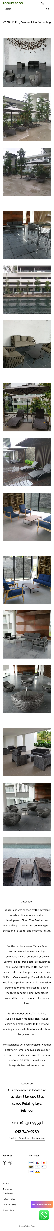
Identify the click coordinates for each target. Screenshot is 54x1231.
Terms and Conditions (8, 1191)
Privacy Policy (9, 1210)
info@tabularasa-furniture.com (26, 1065)
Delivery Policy (9, 1205)
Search (6, 1183)
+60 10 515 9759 (20, 1060)
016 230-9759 (29, 1123)
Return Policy (9, 1199)
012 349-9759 (27, 1131)
